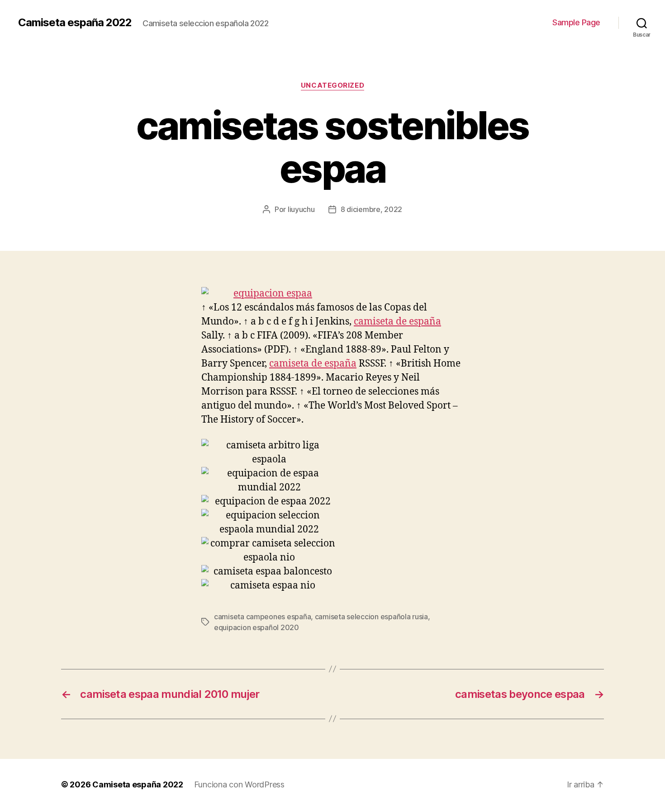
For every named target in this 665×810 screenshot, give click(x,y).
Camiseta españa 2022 (75, 22)
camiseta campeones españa (262, 616)
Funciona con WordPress (239, 784)
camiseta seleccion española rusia (371, 616)
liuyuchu (301, 209)
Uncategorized (332, 85)
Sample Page (576, 22)
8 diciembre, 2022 (371, 209)
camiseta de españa (397, 322)
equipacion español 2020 (256, 627)
